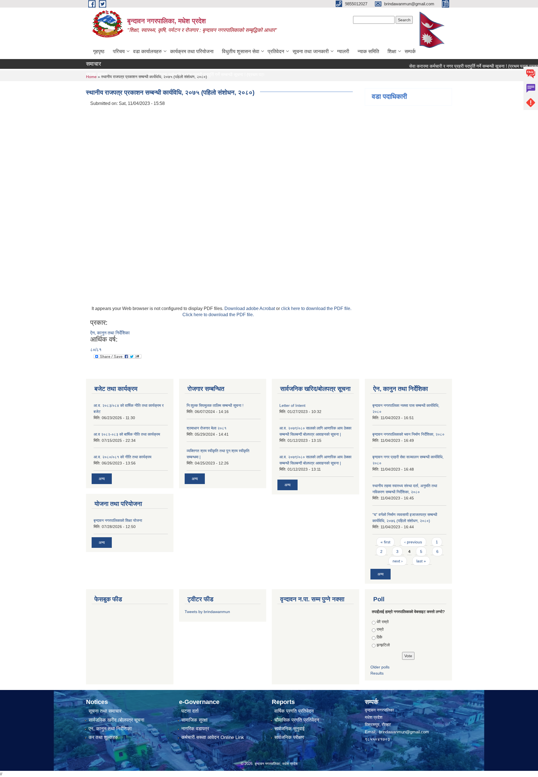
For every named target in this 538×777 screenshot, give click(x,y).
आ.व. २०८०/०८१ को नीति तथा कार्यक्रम (122, 457)
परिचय (119, 51)
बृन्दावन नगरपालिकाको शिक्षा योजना (118, 520)
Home (91, 76)
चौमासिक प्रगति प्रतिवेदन (296, 720)
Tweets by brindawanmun (207, 611)
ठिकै (379, 637)
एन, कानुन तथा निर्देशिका (110, 728)
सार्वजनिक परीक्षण (289, 737)
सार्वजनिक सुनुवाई (289, 728)
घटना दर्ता (190, 711)
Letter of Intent (292, 405)
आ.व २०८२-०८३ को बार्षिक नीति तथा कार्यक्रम (127, 434)
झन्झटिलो (383, 645)
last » (421, 561)
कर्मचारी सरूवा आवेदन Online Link (212, 737)
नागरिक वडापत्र (195, 728)
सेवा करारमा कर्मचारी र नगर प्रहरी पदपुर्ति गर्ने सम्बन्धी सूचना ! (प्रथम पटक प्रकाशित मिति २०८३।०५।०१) (221, 74)
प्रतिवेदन (276, 51)
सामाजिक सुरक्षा (194, 720)
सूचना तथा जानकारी (311, 51)
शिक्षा (392, 51)
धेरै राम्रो (383, 621)
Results (377, 673)
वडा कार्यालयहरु (147, 51)
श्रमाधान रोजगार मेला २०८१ (206, 428)
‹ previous (413, 542)
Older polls (379, 667)
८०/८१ (95, 349)
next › (398, 561)
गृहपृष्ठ (99, 51)
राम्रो (380, 629)
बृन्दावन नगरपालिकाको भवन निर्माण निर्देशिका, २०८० (408, 434)
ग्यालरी (343, 51)
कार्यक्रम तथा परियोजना (192, 51)
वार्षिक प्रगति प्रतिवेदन (294, 711)
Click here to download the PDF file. (218, 314)
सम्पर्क (410, 51)
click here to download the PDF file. (316, 308)
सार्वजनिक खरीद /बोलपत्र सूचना (116, 720)
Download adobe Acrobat (250, 308)
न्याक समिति (368, 51)
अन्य (102, 478)
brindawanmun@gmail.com (404, 731)
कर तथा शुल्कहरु (103, 737)
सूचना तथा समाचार (105, 711)
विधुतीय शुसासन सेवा (240, 51)
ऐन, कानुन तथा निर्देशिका (110, 332)
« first (385, 542)
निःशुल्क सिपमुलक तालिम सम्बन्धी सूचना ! (215, 405)
